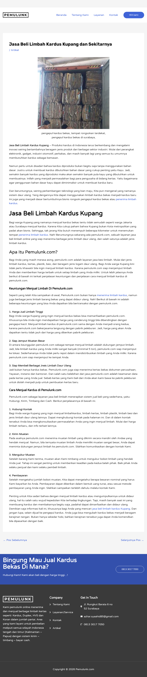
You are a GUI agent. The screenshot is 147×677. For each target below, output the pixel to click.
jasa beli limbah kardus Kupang (111, 508)
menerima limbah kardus (112, 295)
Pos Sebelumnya (15, 540)
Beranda (61, 15)
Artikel (15, 50)
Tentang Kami (80, 15)
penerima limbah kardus (33, 234)
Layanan (99, 15)
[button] (133, 15)
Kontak (113, 15)
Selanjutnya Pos (132, 540)
